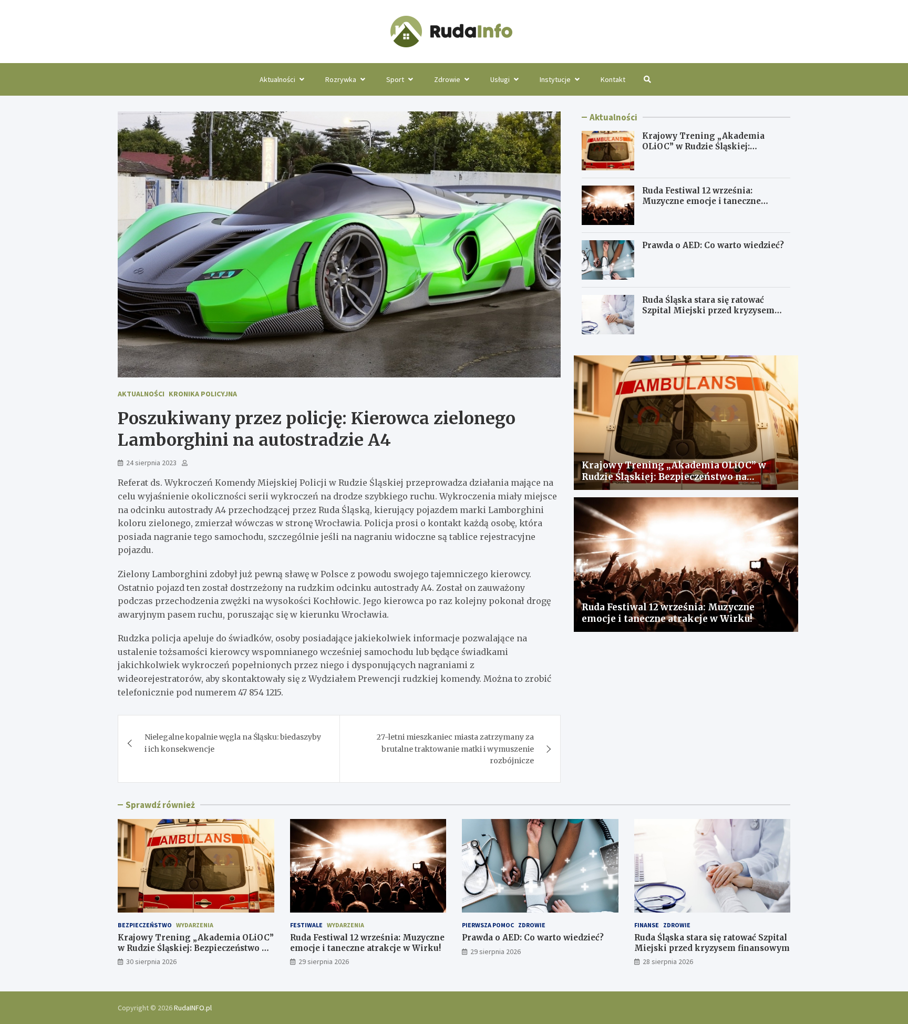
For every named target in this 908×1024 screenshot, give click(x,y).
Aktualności (277, 79)
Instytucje (555, 79)
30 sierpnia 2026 (151, 961)
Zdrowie (447, 79)
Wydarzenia (194, 925)
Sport (395, 79)
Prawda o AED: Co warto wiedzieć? (713, 245)
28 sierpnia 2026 (668, 961)
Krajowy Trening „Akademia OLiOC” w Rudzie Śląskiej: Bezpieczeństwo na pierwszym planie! (705, 151)
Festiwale (306, 925)
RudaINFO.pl (193, 1007)
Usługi (500, 79)
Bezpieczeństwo (145, 925)
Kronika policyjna (203, 393)
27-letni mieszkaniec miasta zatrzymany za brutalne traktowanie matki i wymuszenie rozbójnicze (455, 748)
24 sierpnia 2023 (151, 462)
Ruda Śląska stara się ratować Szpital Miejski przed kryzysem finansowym (708, 310)
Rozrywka (340, 79)
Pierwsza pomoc (488, 925)
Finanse (646, 925)
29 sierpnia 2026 (323, 961)
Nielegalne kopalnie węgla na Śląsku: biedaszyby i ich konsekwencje (233, 742)
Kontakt (613, 79)
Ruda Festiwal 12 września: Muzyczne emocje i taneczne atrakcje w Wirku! (701, 201)
